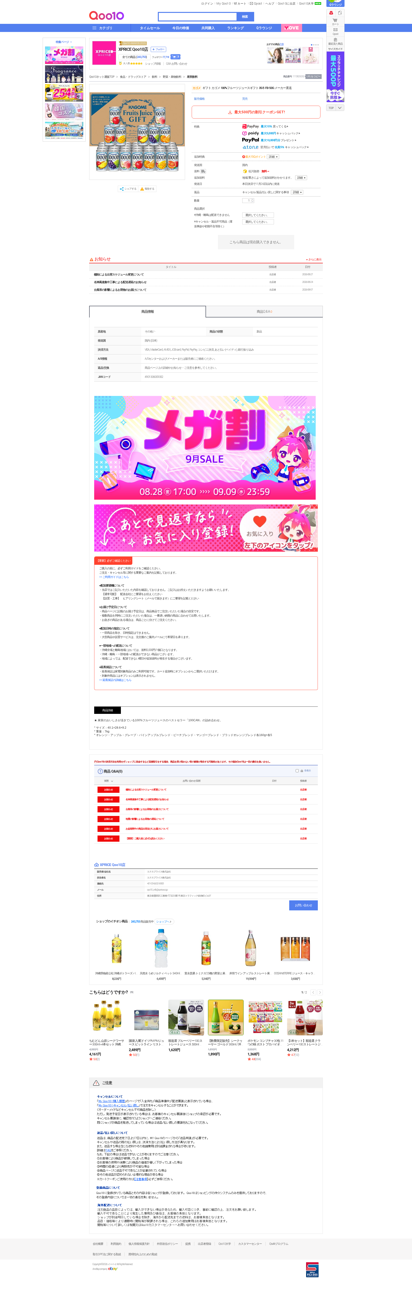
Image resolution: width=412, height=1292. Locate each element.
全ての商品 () (134, 57)
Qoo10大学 (306, 3)
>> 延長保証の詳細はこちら (115, 680)
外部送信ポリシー (167, 1243)
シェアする (130, 188)
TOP (331, 108)
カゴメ (197, 88)
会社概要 (98, 1243)
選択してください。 (257, 215)
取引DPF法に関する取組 (107, 1254)
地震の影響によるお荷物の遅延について (145, 819)
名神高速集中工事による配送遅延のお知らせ (120, 282)
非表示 (307, 770)
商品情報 (147, 311)
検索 (245, 16)
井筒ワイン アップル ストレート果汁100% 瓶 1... (250, 973)
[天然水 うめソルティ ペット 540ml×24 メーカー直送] (161, 948)
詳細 (272, 156)
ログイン (207, 3)
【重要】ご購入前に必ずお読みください (145, 838)
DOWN (340, 108)
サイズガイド (335, 49)
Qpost (258, 3)
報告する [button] (149, 188)
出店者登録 (204, 1243)
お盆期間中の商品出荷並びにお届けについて (147, 828)
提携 (188, 1243)
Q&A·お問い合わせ (176, 63)
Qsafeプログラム (278, 1243)
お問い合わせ (303, 905)
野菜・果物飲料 (172, 76)
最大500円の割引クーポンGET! (259, 112)
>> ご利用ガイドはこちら (114, 577)
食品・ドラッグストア (133, 76)
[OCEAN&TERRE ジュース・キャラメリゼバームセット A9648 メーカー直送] (295, 948)
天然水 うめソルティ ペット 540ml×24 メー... (161, 973)
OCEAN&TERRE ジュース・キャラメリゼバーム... (295, 973)
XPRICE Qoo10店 (133, 49)
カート (335, 24)
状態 (106, 780)
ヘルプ (269, 3)
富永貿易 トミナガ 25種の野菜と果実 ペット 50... (206, 973)
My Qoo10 (223, 3)
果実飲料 (192, 76)
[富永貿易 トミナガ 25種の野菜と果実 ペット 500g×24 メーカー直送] (206, 948)
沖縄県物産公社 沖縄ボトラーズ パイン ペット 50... (116, 973)
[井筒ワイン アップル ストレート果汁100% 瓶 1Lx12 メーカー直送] (250, 948)
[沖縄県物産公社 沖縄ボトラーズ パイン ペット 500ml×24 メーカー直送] (116, 948)
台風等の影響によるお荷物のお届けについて (120, 289)
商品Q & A (264, 311)
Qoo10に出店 (287, 3)
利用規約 (116, 1243)
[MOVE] (291, 28)
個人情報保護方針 (139, 1243)
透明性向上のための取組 (142, 1254)
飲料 (154, 76)
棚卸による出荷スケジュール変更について (119, 274)
